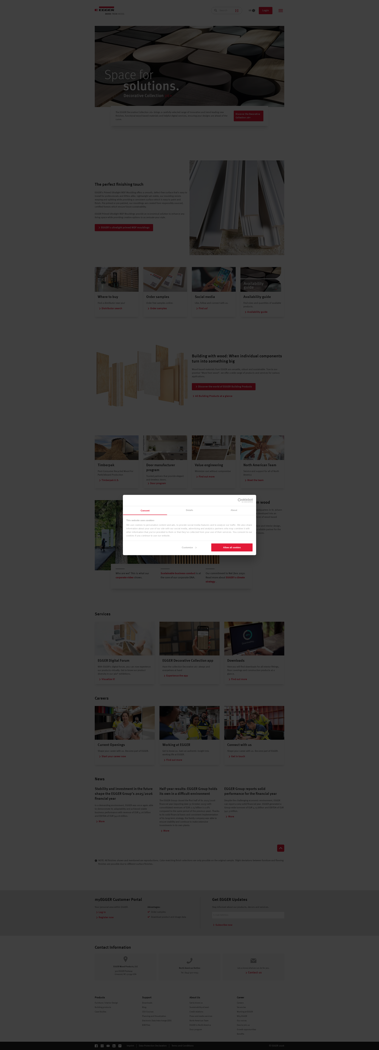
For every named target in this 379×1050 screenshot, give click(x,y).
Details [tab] (189, 510)
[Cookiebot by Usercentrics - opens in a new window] (240, 500)
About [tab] (234, 510)
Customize (187, 547)
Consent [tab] (145, 510)
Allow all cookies (232, 547)
